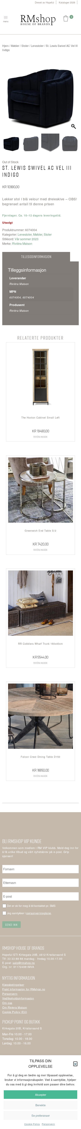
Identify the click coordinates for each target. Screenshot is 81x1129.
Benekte (40, 1105)
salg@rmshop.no (24, 963)
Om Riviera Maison (14, 1007)
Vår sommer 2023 (26, 239)
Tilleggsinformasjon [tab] (36, 256)
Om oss (7, 1003)
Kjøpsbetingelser (13, 985)
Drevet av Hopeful (44, 2)
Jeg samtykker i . (29, 913)
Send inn (11, 925)
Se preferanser (40, 1115)
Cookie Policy (32, 1124)
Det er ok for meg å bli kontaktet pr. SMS (31, 906)
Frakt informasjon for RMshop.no (23, 989)
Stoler (25, 46)
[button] (75, 1063)
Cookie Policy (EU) (14, 1012)
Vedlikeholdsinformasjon (18, 998)
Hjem (5, 46)
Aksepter (40, 1095)
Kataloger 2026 (67, 2)
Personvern (48, 1124)
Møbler (15, 46)
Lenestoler (37, 46)
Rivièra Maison (22, 243)
